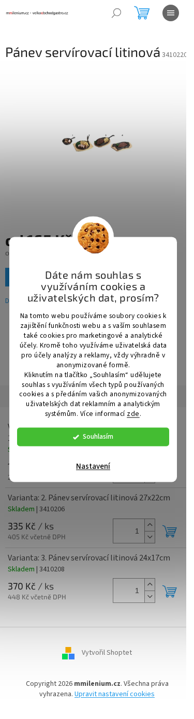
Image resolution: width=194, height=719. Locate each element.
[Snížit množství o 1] (149, 537)
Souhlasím (98, 437)
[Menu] (170, 13)
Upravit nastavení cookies (114, 694)
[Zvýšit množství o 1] (149, 525)
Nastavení (93, 467)
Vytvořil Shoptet (107, 653)
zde (133, 414)
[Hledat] (116, 13)
